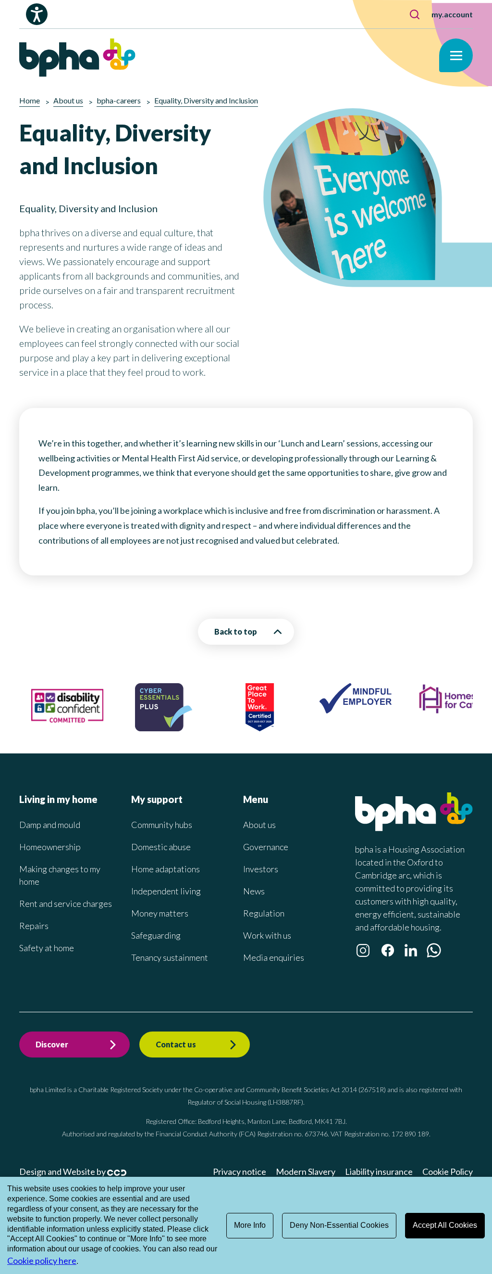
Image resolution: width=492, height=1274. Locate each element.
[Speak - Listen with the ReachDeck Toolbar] (37, 14)
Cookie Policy (447, 1171)
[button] (414, 14)
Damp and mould (49, 824)
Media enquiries (273, 957)
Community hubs (161, 824)
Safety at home (46, 948)
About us (259, 824)
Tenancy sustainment (169, 957)
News (254, 891)
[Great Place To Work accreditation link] (260, 728)
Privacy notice (239, 1171)
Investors (260, 869)
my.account (452, 14)
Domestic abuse (161, 846)
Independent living (166, 891)
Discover (52, 1044)
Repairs (34, 925)
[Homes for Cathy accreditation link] (452, 711)
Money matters (159, 913)
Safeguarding (156, 935)
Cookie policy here (41, 1260)
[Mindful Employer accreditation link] (356, 710)
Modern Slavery (305, 1171)
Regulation (263, 913)
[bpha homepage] (414, 828)
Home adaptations (165, 869)
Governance (265, 846)
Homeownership (50, 846)
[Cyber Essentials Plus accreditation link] (163, 728)
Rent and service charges (65, 903)
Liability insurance (379, 1171)
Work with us (267, 935)
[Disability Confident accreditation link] (67, 727)
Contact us (176, 1044)
